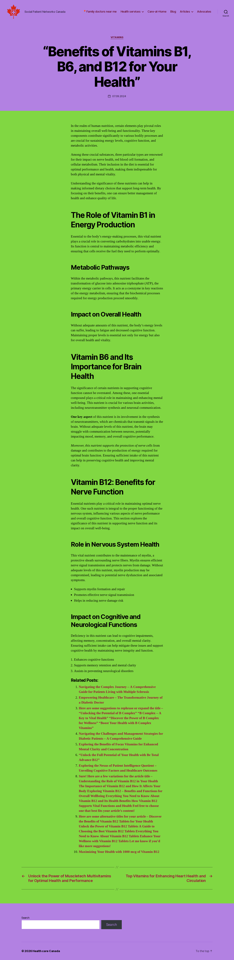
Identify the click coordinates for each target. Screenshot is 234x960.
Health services (131, 11)
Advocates (204, 11)
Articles (185, 11)
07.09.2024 (119, 96)
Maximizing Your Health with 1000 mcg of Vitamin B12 (119, 852)
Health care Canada (46, 951)
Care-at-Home (157, 11)
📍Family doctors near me (100, 11)
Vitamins (117, 37)
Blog (173, 11)
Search (25, 917)
